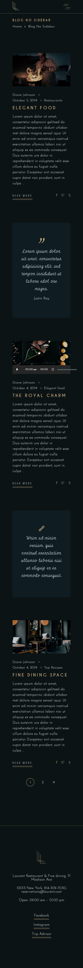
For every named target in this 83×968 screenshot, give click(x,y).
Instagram (42, 925)
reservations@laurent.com (41, 892)
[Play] (17, 369)
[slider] (62, 369)
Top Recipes (53, 668)
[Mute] (52, 369)
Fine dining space (40, 675)
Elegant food (34, 108)
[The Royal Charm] (41, 357)
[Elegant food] (41, 69)
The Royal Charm (39, 395)
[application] (41, 369)
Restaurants (53, 100)
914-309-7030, (55, 888)
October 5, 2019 (25, 100)
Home (17, 26)
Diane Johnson (24, 95)
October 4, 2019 (25, 388)
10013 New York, (30, 888)
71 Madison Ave (51, 878)
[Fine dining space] (41, 636)
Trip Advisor (41, 934)
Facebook (41, 915)
